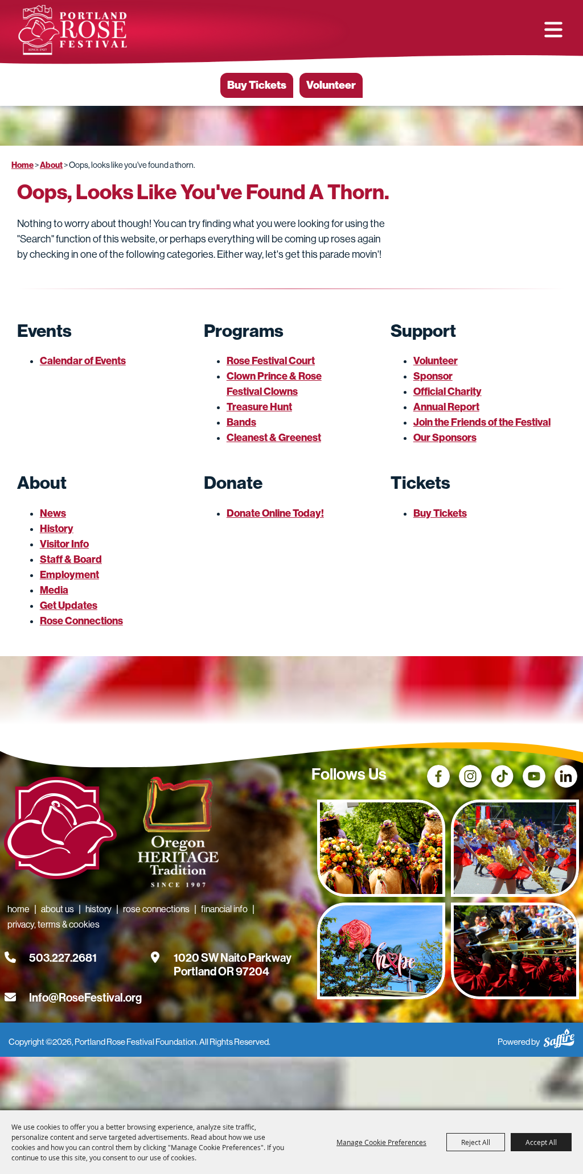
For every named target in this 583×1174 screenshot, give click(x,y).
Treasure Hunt (259, 407)
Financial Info (224, 909)
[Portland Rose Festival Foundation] (72, 30)
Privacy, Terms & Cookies (53, 924)
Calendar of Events (83, 361)
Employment (69, 575)
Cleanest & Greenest (274, 437)
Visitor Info (64, 544)
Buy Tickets (256, 85)
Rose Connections (81, 621)
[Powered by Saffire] (559, 1036)
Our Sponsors (445, 437)
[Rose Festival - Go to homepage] (60, 830)
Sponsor (433, 376)
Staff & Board (71, 559)
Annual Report (446, 407)
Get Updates (68, 605)
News (53, 513)
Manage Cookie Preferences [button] (381, 1142)
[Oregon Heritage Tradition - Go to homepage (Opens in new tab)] (175, 834)
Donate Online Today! (275, 513)
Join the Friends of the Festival (482, 422)
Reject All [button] (475, 1142)
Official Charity (447, 391)
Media (54, 590)
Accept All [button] (541, 1142)
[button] (553, 29)
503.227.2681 (63, 958)
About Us (57, 909)
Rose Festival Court (271, 361)
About (51, 165)
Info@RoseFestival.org (85, 997)
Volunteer (331, 85)
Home (22, 165)
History (56, 528)
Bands (241, 422)
